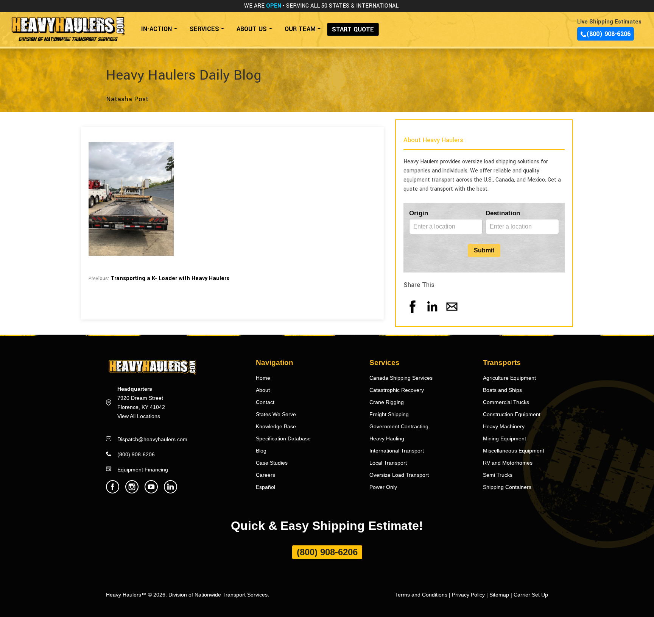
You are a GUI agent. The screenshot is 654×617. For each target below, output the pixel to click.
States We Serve (276, 414)
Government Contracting (398, 426)
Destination (503, 213)
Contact (265, 402)
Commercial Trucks (506, 402)
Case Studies (272, 463)
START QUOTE (353, 29)
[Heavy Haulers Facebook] (112, 491)
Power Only (383, 487)
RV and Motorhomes (508, 463)
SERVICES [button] (204, 29)
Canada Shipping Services (401, 378)
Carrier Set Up (531, 595)
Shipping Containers (507, 487)
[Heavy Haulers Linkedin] (170, 491)
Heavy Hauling (386, 438)
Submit (484, 250)
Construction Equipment (511, 414)
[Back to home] (67, 25)
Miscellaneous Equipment (513, 451)
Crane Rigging (386, 402)
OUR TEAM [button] (300, 29)
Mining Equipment (504, 438)
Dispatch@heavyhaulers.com (152, 439)
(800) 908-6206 (608, 34)
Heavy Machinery (504, 426)
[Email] (452, 314)
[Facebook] (412, 314)
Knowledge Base (276, 426)
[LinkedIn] (432, 314)
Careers (265, 475)
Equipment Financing (142, 470)
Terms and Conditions (421, 595)
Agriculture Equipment (509, 378)
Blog (261, 451)
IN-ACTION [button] (156, 29)
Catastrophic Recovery (396, 390)
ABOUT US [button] (252, 29)
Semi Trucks (497, 475)
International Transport (396, 451)
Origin (418, 213)
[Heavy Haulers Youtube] (151, 491)
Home (263, 378)
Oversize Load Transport (399, 475)
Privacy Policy (468, 595)
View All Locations (138, 416)
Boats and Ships (502, 390)
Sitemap (499, 595)
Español (265, 487)
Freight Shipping (389, 414)
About (263, 390)
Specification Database (283, 438)
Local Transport (388, 463)
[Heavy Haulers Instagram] (132, 491)
